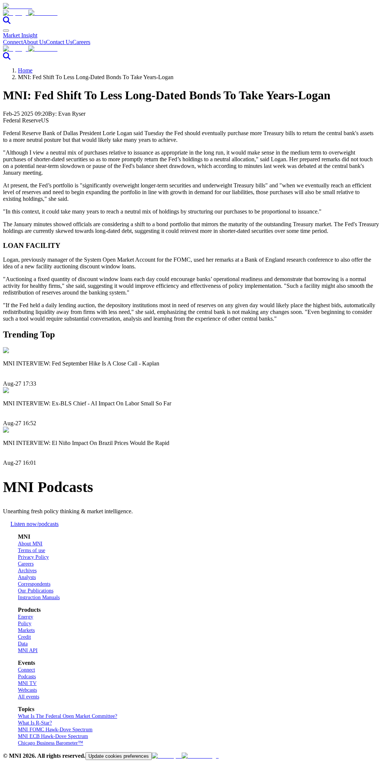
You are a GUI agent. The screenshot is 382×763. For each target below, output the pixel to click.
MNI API (28, 650)
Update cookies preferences (118, 756)
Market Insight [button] (20, 35)
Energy (25, 617)
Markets (26, 630)
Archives (27, 570)
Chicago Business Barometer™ (50, 743)
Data (23, 644)
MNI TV (27, 683)
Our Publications (35, 591)
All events (28, 697)
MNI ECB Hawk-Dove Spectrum (53, 736)
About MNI (30, 543)
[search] (6, 22)
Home (25, 70)
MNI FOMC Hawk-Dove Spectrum (55, 729)
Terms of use (31, 550)
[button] (191, 13)
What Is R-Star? (35, 723)
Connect (13, 42)
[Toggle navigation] (6, 30)
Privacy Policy (33, 557)
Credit (24, 637)
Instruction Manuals (39, 597)
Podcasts (27, 676)
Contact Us (59, 42)
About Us (34, 42)
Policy (24, 623)
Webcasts (27, 690)
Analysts (27, 577)
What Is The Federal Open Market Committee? (67, 716)
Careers (81, 42)
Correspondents (34, 584)
